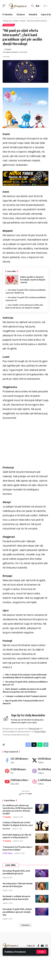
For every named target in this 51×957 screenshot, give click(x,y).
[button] (41, 952)
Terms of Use (33, 728)
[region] (22, 440)
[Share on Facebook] (28, 744)
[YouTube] (42, 946)
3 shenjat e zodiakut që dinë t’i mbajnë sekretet (26, 696)
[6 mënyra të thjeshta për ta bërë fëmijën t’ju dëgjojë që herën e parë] (41, 826)
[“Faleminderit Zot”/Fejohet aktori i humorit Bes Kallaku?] (41, 850)
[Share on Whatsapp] (39, 744)
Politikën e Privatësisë (15, 952)
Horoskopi (8, 25)
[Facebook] (16, 760)
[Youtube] (16, 782)
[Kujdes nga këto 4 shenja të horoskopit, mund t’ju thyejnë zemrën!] (11, 280)
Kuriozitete (6, 829)
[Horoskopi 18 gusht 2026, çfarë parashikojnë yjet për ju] (41, 873)
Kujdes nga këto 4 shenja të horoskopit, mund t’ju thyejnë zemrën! (32, 279)
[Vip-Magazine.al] (18, 6)
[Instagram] (46, 946)
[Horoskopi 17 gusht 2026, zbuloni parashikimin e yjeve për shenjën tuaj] (41, 911)
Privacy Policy (40, 731)
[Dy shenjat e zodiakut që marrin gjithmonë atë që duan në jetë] (41, 899)
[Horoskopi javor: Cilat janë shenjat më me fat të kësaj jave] (41, 886)
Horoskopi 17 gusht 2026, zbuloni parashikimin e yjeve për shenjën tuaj (17, 912)
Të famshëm (7, 817)
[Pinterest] (16, 771)
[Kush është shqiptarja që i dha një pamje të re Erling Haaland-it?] (41, 838)
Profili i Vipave (8, 853)
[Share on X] (34, 744)
